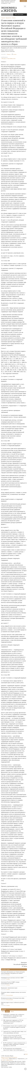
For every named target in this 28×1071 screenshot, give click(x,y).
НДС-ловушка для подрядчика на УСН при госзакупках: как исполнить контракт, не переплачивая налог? (13, 1022)
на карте (3, 1060)
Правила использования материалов (9, 1057)
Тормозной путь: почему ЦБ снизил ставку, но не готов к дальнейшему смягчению (14, 1032)
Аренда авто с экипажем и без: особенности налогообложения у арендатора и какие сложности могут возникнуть (13, 1016)
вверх (26, 1054)
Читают (4, 1009)
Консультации (9, 995)
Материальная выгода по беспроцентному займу (12, 998)
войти (16, 14)
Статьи (8, 974)
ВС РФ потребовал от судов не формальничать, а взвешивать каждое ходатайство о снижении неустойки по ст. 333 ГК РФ (15, 1044)
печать (14, 54)
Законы (8, 54)
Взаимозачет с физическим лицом (9, 987)
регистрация (20, 14)
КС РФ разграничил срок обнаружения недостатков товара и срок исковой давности (13, 1049)
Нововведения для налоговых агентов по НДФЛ (12, 977)
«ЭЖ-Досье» (8, 58)
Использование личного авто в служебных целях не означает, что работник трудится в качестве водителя (14, 1027)
